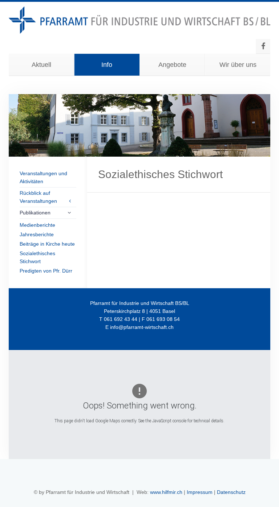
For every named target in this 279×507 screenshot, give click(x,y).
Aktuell (41, 64)
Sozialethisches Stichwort (37, 257)
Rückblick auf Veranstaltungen (38, 197)
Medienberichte (37, 225)
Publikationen (35, 213)
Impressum (200, 492)
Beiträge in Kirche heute (47, 244)
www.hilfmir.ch (166, 492)
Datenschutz (231, 492)
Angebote (172, 64)
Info (106, 64)
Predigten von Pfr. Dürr (46, 271)
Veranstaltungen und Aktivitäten (43, 177)
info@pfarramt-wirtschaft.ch (142, 327)
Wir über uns (237, 64)
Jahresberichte (37, 234)
